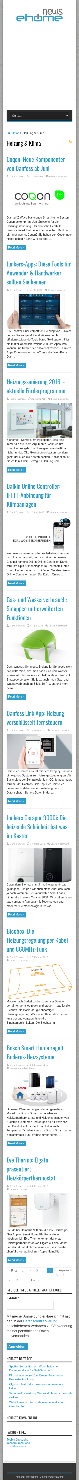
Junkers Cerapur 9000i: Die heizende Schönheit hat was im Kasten (37, 826)
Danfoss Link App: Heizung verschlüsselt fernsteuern (35, 718)
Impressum (32, 1476)
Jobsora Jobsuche (18, 1443)
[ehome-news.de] (39, 18)
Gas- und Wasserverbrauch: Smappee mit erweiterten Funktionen (37, 608)
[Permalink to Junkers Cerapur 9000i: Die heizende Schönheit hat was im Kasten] (39, 881)
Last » (35, 1280)
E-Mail (13, 1298)
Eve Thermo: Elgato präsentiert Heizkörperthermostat (31, 1168)
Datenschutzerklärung (40, 1321)
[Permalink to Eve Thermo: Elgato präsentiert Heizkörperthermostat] (39, 1227)
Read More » (16, 247)
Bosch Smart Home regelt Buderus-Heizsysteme (35, 1052)
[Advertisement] (39, 64)
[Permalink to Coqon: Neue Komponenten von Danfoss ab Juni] (39, 214)
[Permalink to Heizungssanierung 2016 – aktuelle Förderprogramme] (39, 436)
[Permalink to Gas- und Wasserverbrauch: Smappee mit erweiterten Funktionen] (39, 663)
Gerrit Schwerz (17, 176)
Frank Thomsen (18, 399)
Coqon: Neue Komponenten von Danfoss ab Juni (36, 164)
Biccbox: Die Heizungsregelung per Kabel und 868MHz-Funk (37, 939)
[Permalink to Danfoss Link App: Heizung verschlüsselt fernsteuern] (39, 768)
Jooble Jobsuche (17, 1439)
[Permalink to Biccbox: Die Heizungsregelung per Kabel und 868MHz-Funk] (39, 998)
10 (16, 1280)
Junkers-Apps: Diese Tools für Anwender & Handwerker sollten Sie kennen (39, 272)
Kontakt (20, 1476)
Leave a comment (58, 176)
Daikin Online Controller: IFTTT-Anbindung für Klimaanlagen (33, 495)
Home (15, 133)
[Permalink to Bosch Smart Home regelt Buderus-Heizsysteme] (39, 1106)
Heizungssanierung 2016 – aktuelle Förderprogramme (36, 386)
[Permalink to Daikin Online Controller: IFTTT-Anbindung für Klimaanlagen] (39, 550)
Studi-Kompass (16, 1446)
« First (13, 1270)
